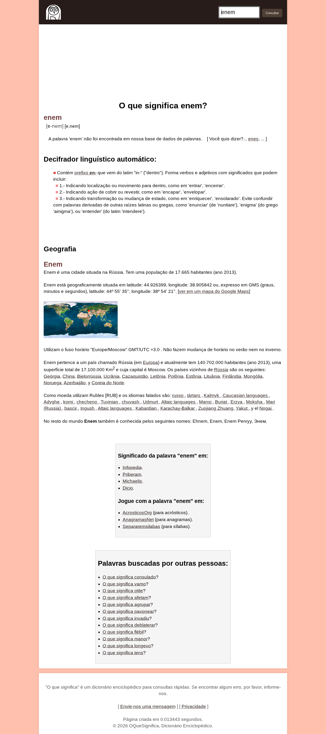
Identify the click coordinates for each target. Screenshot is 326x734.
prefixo (85, 172)
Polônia (176, 376)
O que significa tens (123, 652)
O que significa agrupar (126, 604)
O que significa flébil (123, 631)
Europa (150, 362)
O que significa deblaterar (129, 625)
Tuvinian (110, 401)
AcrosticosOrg (137, 512)
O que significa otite (123, 590)
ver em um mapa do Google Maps (214, 291)
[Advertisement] (163, 64)
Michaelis (132, 481)
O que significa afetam (125, 597)
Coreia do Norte (108, 382)
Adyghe (52, 401)
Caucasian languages (246, 395)
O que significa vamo (124, 583)
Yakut (242, 408)
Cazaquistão (135, 376)
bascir (71, 408)
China (69, 376)
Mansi (206, 401)
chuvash (131, 401)
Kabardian (147, 408)
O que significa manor (125, 638)
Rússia (221, 369)
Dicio (128, 488)
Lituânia (212, 376)
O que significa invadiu (126, 618)
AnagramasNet (138, 519)
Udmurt (151, 401)
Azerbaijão (75, 382)
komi (68, 401)
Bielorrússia (89, 376)
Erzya (237, 401)
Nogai (266, 408)
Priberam (132, 474)
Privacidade (194, 706)
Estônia (193, 376)
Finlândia (231, 376)
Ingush (88, 408)
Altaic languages (179, 401)
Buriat (221, 401)
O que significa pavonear (128, 611)
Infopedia (132, 467)
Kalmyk (212, 395)
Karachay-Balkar (178, 408)
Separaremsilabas (141, 526)
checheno (87, 401)
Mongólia (253, 376)
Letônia (158, 376)
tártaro (194, 395)
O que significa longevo (127, 645)
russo (178, 395)
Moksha (255, 401)
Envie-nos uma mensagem (148, 706)
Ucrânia (112, 376)
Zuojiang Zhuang (215, 408)
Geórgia (52, 376)
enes (253, 138)
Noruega (53, 382)
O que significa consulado (129, 577)
